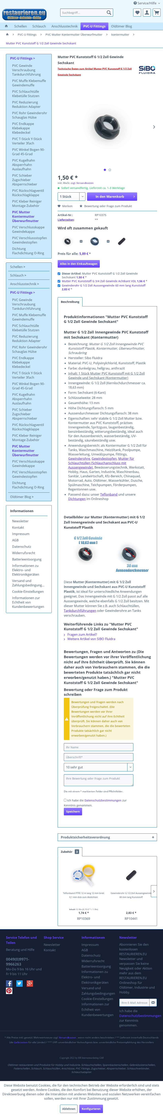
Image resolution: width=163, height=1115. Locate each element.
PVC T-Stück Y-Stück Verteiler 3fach (27, 141)
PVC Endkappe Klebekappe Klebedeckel (23, 128)
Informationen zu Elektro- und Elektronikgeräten (25, 570)
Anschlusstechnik (23, 284)
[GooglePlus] (31, 985)
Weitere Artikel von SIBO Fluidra (91, 639)
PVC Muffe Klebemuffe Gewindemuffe (29, 83)
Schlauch (17, 275)
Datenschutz (21, 546)
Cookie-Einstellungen (28, 591)
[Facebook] (11, 985)
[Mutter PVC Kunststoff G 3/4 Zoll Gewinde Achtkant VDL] (95, 241)
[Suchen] (109, 13)
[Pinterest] (11, 993)
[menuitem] (86, 13)
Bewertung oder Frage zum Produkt (107, 206)
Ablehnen (68, 1109)
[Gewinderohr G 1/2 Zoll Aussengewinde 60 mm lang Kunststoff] (122, 241)
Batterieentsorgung (27, 559)
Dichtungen (77, 499)
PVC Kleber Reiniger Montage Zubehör (27, 203)
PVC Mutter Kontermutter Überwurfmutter (25, 216)
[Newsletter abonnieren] (153, 1003)
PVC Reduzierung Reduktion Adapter (26, 104)
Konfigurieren (91, 1109)
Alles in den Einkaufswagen (78, 264)
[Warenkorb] (157, 13)
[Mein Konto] (147, 13)
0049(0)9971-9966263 (17, 962)
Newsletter (20, 521)
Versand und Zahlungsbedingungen (29, 583)
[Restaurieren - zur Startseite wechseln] (24, 14)
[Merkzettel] (137, 13)
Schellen (16, 267)
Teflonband (108, 494)
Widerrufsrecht (23, 553)
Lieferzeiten (66, 220)
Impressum (20, 534)
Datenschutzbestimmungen (102, 800)
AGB (15, 540)
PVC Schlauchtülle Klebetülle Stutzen (25, 93)
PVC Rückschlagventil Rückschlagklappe (28, 192)
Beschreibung (70, 302)
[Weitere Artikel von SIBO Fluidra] (147, 73)
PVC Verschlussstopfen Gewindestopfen (29, 240)
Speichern (73, 811)
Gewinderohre (79, 458)
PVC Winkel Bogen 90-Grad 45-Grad (28, 151)
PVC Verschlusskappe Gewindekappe (28, 229)
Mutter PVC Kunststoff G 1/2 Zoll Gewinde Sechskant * (100, 275)
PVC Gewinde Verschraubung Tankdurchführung (26, 70)
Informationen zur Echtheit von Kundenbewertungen (28, 602)
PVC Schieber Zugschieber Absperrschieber (24, 179)
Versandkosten (67, 1037)
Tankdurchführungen (80, 610)
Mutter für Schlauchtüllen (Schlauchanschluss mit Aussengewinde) (101, 463)
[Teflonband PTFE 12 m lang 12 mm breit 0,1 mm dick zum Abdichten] (83, 875)
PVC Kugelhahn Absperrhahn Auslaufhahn (23, 164)
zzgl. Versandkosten (82, 183)
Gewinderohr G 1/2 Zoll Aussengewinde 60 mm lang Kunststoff (104, 285)
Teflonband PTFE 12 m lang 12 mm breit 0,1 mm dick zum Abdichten (83, 895)
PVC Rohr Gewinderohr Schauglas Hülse (29, 115)
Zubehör (69, 852)
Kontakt (18, 527)
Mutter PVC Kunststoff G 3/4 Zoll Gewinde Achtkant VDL (99, 281)
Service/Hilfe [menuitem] (147, 3)
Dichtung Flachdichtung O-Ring (28, 251)
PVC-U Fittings (21, 58)
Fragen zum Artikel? (82, 634)
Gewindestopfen (104, 458)
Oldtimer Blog (21, 497)
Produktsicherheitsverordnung (85, 837)
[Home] (6, 26)
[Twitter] (21, 985)
